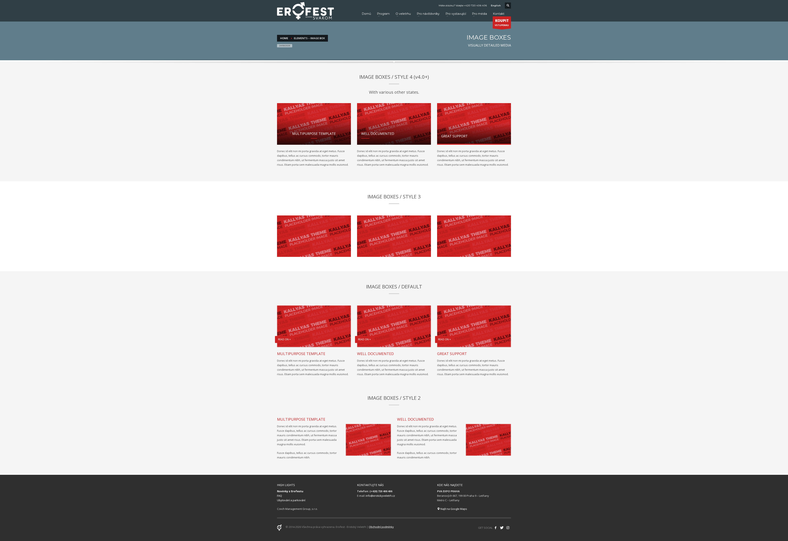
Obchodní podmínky (381, 527)
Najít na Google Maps (453, 509)
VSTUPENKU (502, 22)
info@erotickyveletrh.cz (380, 496)
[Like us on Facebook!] (495, 528)
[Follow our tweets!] (502, 528)
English (496, 5)
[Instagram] (508, 528)
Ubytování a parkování (291, 500)
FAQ (279, 496)
